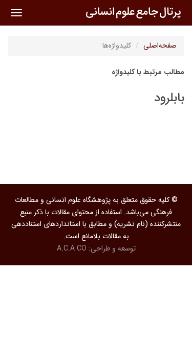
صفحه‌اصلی (160, 45)
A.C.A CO (72, 248)
